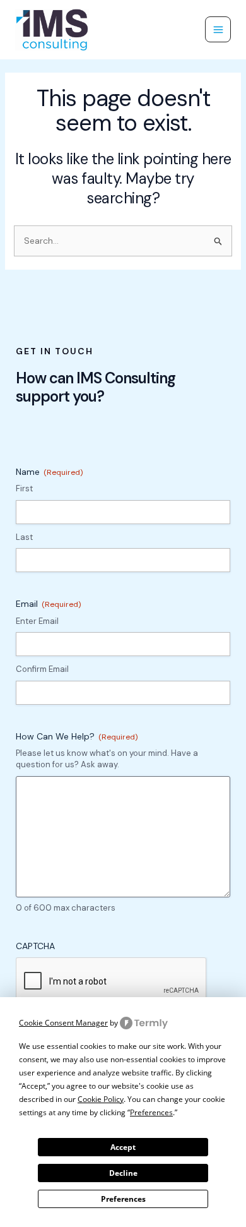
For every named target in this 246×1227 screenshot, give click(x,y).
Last (24, 537)
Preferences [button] (151, 1112)
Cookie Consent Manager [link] (63, 1022)
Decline (123, 1173)
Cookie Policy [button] (101, 1099)
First (24, 488)
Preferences (123, 1199)
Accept (123, 1147)
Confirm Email (42, 669)
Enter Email (37, 621)
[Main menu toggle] (218, 29)
